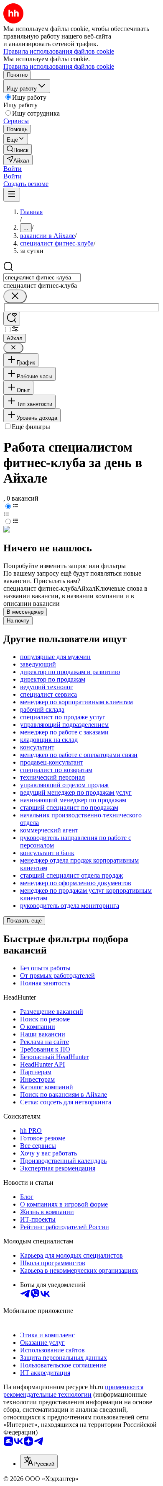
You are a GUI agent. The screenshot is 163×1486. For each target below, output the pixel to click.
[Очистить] (15, 296)
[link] (17, 149)
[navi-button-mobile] (11, 195)
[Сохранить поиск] (11, 319)
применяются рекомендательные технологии (73, 1390)
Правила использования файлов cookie (58, 66)
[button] (12, 168)
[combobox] (42, 277)
